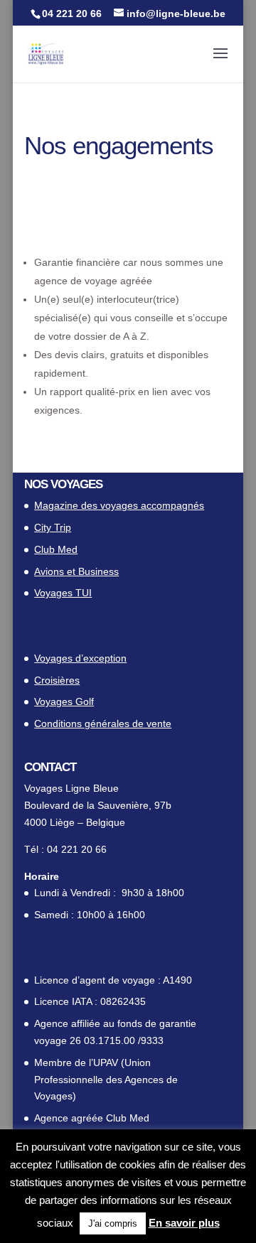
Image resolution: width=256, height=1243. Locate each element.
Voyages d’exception (80, 658)
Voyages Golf (64, 701)
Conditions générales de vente (102, 723)
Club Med (56, 549)
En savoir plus (184, 1223)
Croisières (57, 680)
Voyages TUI (63, 592)
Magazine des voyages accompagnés (119, 505)
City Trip (52, 527)
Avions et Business (76, 571)
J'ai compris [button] (112, 1223)
